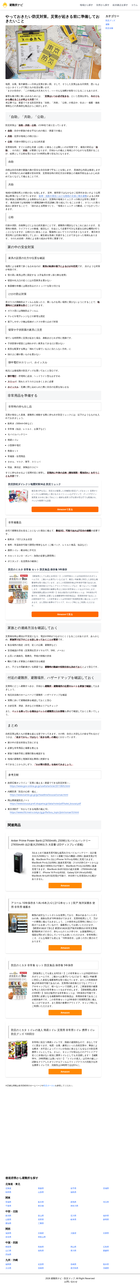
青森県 (41, 1188)
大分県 (8, 1268)
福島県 (73, 1192)
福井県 (106, 1215)
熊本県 (106, 1264)
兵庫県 (106, 1233)
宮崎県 (41, 1268)
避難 (107, 24)
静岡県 (106, 1219)
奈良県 (8, 1237)
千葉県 (8, 1205)
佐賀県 (41, 1264)
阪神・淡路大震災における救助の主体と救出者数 (63, 195)
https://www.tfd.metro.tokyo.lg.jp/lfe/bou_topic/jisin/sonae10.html (44, 812)
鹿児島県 (74, 1268)
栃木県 (41, 1202)
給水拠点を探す (120, 4)
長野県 (41, 1219)
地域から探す (86, 4)
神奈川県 (74, 1205)
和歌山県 (42, 1237)
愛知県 (8, 1223)
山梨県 (8, 1219)
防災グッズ (110, 20)
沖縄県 (106, 1268)
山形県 (41, 1192)
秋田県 (8, 1192)
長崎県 (73, 1264)
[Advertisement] (70, 1110)
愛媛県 (106, 1250)
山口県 (8, 1250)
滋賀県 (8, 1233)
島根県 (41, 1246)
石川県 (73, 1215)
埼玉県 (106, 1202)
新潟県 (8, 1215)
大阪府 (73, 1233)
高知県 (8, 1254)
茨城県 (8, 1202)
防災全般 (109, 28)
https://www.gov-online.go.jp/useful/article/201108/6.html (40, 786)
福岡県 (8, 1264)
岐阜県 (73, 1219)
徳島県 (41, 1250)
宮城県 (106, 1188)
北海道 (8, 1188)
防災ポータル (49, 1085)
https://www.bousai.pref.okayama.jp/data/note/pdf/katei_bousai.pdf (45, 803)
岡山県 (73, 1246)
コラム (134, 4)
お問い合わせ (70, 1281)
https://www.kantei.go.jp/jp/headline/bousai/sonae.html (39, 794)
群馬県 (73, 1202)
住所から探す (102, 4)
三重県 (41, 1223)
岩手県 (73, 1188)
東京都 (41, 1205)
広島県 (106, 1246)
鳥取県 (8, 1246)
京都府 (41, 1233)
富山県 (41, 1215)
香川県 (73, 1250)
